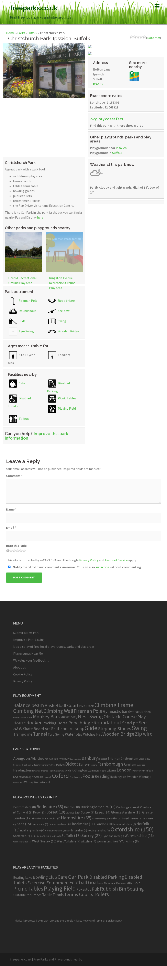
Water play (73, 734)
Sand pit (130, 723)
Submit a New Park (26, 633)
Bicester (102, 758)
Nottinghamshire (99, 830)
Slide (21, 321)
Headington (22, 770)
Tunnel (40, 734)
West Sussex (44, 841)
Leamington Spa (97, 770)
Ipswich (121, 148)
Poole (88, 776)
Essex (102, 812)
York (48, 782)
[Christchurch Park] (44, 70)
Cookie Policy (22, 674)
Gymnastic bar (115, 711)
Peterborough (75, 777)
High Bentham (55, 770)
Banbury (90, 758)
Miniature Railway (115, 883)
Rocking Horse (55, 723)
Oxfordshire (132, 829)
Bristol (72, 807)
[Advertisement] (44, 126)
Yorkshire (130, 841)
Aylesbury (64, 758)
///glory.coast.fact (106, 119)
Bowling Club (45, 877)
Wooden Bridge (68, 331)
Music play (68, 717)
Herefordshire (100, 818)
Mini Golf (133, 883)
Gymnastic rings (139, 712)
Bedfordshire (24, 807)
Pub (95, 889)
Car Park (78, 876)
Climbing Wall (58, 711)
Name (11, 509)
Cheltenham (129, 758)
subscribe (102, 567)
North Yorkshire (76, 830)
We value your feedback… (31, 660)
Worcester (39, 782)
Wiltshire (88, 841)
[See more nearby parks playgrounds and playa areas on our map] (134, 75)
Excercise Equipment (48, 882)
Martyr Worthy (138, 770)
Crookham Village (30, 765)
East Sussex (84, 812)
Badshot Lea (75, 759)
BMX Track (86, 706)
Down (70, 812)
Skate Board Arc (36, 728)
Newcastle (37, 777)
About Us (19, 667)
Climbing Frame (113, 705)
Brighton (114, 758)
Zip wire (143, 734)
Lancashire (40, 824)
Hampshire (76, 818)
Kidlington (79, 770)
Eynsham (92, 765)
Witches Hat (92, 734)
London (124, 770)
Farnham (130, 764)
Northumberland (55, 830)
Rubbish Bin (113, 888)
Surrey (91, 835)
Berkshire (49, 806)
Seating (135, 888)
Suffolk (32, 33)
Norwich (47, 777)
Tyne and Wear (113, 836)
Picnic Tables (66, 398)
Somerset (21, 836)
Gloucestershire (126, 812)
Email (11, 527)
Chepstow (144, 758)
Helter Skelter (19, 717)
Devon (39, 812)
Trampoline (22, 734)
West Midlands (22, 841)
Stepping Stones (114, 728)
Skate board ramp (67, 728)
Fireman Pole (27, 300)
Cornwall (24, 812)
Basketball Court (62, 705)
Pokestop (83, 889)
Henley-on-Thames (39, 770)
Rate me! (153, 38)
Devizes (60, 764)
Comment (14, 476)
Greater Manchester (46, 818)
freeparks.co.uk (33, 8)
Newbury (26, 777)
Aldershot (37, 758)
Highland (135, 818)
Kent (23, 823)
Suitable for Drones (27, 895)
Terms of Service (116, 560)
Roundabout (27, 311)
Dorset (55, 812)
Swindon (132, 777)
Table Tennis (53, 894)
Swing (61, 321)
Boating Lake (22, 877)
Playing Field (66, 408)
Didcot (71, 764)
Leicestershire (59, 824)
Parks (21, 33)
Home (10, 33)
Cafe (21, 383)
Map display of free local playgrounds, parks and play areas (53, 646)
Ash (46, 758)
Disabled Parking (106, 877)
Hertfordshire (118, 818)
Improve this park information (36, 436)
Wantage (145, 777)
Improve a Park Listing (29, 640)
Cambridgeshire (128, 807)
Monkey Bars (46, 716)
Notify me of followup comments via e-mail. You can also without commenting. (77, 567)
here (40, 217)
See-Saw (63, 311)
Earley (83, 764)
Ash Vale (53, 758)
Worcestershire (109, 841)
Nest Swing (90, 716)
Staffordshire (38, 836)
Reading (102, 776)
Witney (29, 782)
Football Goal (83, 882)
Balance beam (28, 705)
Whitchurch (18, 782)
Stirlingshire (53, 836)
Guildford (141, 765)
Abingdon (21, 758)
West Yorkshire (68, 841)
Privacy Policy (88, 560)
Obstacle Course (120, 717)
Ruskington (118, 777)
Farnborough (110, 764)
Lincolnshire (82, 824)
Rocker (34, 722)
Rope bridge (66, 300)
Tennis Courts (78, 894)
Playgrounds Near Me (28, 653)
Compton (17, 765)
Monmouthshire (124, 824)
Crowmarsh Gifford (47, 765)
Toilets (23, 419)
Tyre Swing (26, 331)
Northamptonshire (32, 830)
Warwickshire (139, 835)
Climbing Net (28, 710)
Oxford (60, 775)
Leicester (111, 770)
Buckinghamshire (98, 807)
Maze (29, 717)
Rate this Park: (16, 546)
